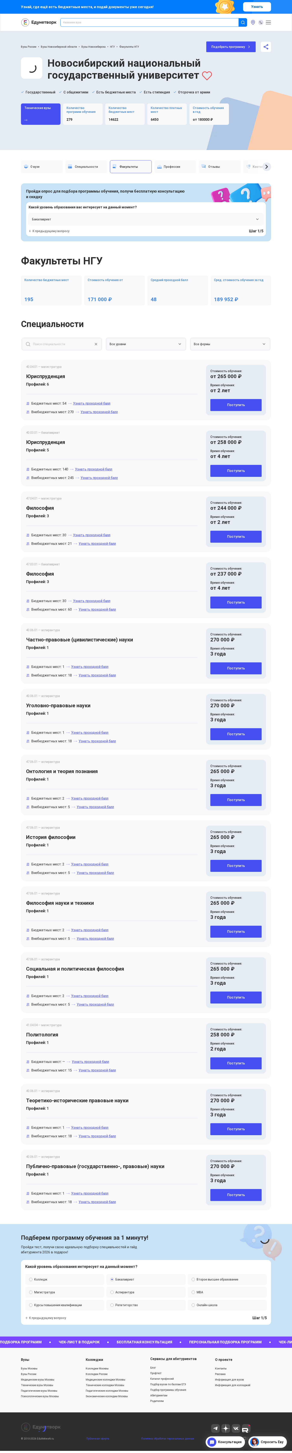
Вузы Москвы (29, 1368)
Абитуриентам (158, 1395)
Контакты (221, 1368)
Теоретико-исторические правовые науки (77, 1101)
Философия (40, 508)
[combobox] (152, 22)
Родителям (157, 1401)
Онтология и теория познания (62, 771)
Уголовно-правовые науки (58, 706)
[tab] (42, 166)
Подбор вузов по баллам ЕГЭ (168, 1384)
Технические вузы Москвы (37, 1385)
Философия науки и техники (60, 903)
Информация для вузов (229, 1379)
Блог (153, 1367)
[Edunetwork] (39, 22)
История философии (50, 837)
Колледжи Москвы (97, 1368)
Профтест (155, 1373)
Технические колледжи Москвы (105, 1385)
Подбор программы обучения (168, 1389)
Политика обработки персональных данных (167, 1438)
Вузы (25, 1360)
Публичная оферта (97, 1438)
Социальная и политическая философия (75, 969)
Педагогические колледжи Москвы (107, 1390)
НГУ (112, 46)
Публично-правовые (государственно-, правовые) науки (95, 1166)
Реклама (220, 1374)
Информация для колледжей (232, 1385)
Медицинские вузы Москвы (37, 1379)
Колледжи (94, 1360)
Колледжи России (97, 1374)
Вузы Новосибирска (93, 46)
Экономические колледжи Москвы (107, 1396)
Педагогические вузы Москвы (39, 1390)
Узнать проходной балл (91, 403)
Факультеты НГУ (129, 46)
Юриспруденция (45, 376)
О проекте (223, 1360)
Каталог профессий (162, 1378)
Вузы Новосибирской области (59, 46)
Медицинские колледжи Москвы (105, 1379)
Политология (42, 1035)
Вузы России (28, 46)
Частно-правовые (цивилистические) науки (79, 640)
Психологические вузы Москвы (40, 1396)
